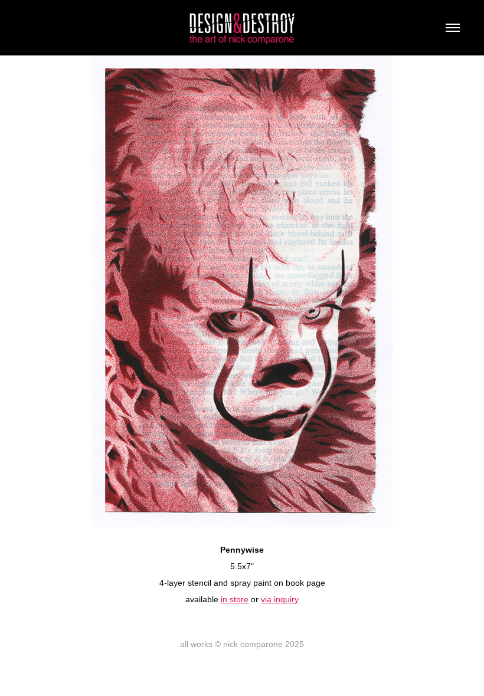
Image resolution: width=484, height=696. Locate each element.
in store (234, 599)
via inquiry (280, 599)
